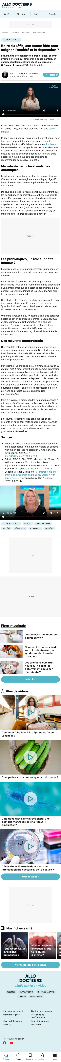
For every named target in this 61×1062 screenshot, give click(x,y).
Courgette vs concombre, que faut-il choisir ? (30, 777)
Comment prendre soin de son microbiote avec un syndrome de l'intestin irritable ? (41, 651)
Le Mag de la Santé (45, 992)
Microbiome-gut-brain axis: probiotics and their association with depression (31, 474)
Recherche (42, 1059)
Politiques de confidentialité (38, 1016)
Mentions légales (11, 1014)
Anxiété (6, 528)
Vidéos (18, 1059)
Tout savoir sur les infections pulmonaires (14, 951)
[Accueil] (30, 980)
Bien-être (21, 14)
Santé (6, 14)
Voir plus (30, 679)
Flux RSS (7, 1024)
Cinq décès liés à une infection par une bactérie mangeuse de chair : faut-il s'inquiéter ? (26, 822)
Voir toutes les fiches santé (30, 964)
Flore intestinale (38, 32)
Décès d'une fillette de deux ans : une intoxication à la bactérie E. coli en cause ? (28, 868)
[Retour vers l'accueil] (30, 5)
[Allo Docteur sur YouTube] (11, 1043)
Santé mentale (43, 524)
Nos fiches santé (19, 928)
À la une (6, 1059)
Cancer (22, 996)
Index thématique (40, 1021)
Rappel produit (26, 992)
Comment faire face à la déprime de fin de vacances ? (28, 734)
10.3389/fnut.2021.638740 (39, 468)
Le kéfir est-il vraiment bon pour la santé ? (41, 636)
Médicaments (36, 996)
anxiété (46, 153)
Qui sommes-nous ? (13, 1011)
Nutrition (25, 32)
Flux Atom (36, 1024)
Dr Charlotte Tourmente (26, 73)
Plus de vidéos (17, 691)
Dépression (20, 528)
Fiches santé (31, 1059)
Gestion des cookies (41, 1011)
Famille (36, 14)
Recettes (11, 992)
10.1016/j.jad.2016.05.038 (23, 456)
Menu (55, 1059)
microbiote (50, 144)
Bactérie (49, 528)
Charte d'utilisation (12, 1021)
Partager (53, 74)
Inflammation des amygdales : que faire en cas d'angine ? (42, 950)
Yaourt (27, 524)
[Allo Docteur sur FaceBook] (4, 1043)
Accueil (5, 32)
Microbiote (35, 528)
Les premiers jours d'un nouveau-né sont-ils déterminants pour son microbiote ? (39, 667)
